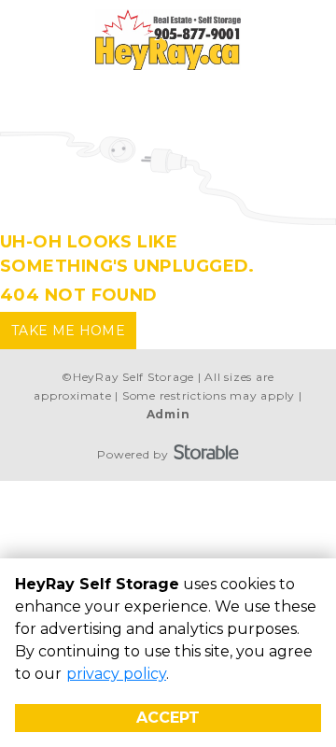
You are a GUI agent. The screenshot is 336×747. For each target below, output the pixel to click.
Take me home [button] (68, 330)
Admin (168, 414)
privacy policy (116, 674)
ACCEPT (168, 717)
